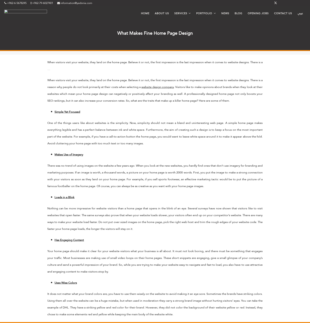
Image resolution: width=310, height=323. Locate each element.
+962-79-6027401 (42, 3)
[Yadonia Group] (25, 12)
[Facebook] (267, 3)
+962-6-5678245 (16, 3)
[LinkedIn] (284, 3)
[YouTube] (301, 3)
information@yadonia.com (76, 3)
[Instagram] (293, 3)
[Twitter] (275, 3)
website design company (157, 87)
